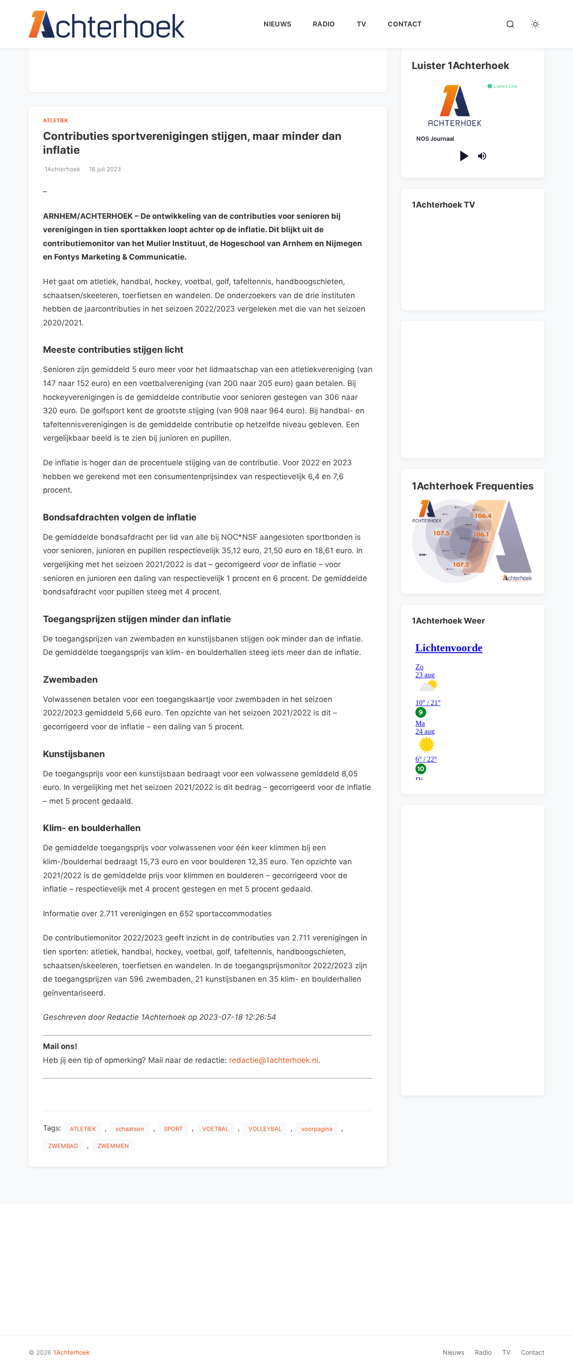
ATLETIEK (83, 1128)
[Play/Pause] (463, 156)
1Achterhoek (71, 1352)
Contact (405, 24)
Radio (324, 24)
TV (362, 24)
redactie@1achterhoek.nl (273, 1060)
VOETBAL (215, 1128)
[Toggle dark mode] (535, 24)
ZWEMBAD (63, 1145)
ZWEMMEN (113, 1145)
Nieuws (277, 24)
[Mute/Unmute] (482, 156)
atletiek (55, 120)
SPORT (173, 1128)
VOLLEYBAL (265, 1128)
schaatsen (129, 1128)
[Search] (510, 24)
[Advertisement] (208, 68)
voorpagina (316, 1128)
